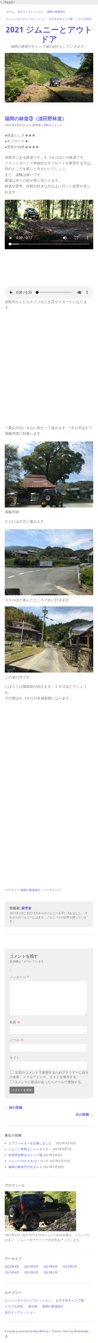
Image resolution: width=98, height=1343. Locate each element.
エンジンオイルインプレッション (26, 19)
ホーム (10, 11)
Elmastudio (81, 1331)
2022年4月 (12, 1266)
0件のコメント (53, 125)
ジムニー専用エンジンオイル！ (30, 1149)
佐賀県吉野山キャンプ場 (25, 1155)
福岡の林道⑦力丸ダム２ (25, 1167)
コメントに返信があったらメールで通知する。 (49, 1082)
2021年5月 (70, 1266)
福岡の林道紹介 (56, 11)
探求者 (26, 908)
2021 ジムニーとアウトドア (49, 34)
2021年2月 (50, 1272)
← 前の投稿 (13, 1107)
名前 (15, 1022)
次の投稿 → (84, 1114)
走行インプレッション (31, 11)
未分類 (32, 1306)
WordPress (40, 1331)
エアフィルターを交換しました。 (31, 1143)
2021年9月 (31, 1266)
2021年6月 (50, 1266)
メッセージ (19, 977)
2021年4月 (12, 1272)
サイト (15, 1058)
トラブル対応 (84, 19)
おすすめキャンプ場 (61, 19)
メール (17, 1040)
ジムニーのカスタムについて (28, 1161)
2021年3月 (31, 1272)
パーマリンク (52, 890)
